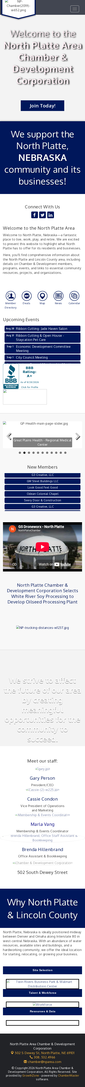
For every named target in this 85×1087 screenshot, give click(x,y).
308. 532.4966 (44, 1057)
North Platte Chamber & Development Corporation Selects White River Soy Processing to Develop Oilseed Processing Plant (42, 593)
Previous (9, 442)
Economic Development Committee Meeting (43, 349)
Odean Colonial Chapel (43, 490)
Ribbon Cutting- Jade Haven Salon (41, 329)
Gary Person (42, 778)
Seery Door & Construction (42, 496)
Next (76, 442)
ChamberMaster (68, 1075)
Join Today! (43, 106)
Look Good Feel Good (43, 483)
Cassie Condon (42, 799)
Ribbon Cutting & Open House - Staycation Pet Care (40, 338)
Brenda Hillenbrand (42, 849)
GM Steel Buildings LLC (43, 477)
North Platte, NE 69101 (44, 1053)
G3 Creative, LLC (43, 502)
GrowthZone (30, 1075)
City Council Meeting (32, 357)
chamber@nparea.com (44, 1062)
